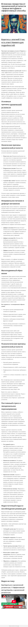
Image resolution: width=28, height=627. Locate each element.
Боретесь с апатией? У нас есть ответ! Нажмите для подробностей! (13, 42)
